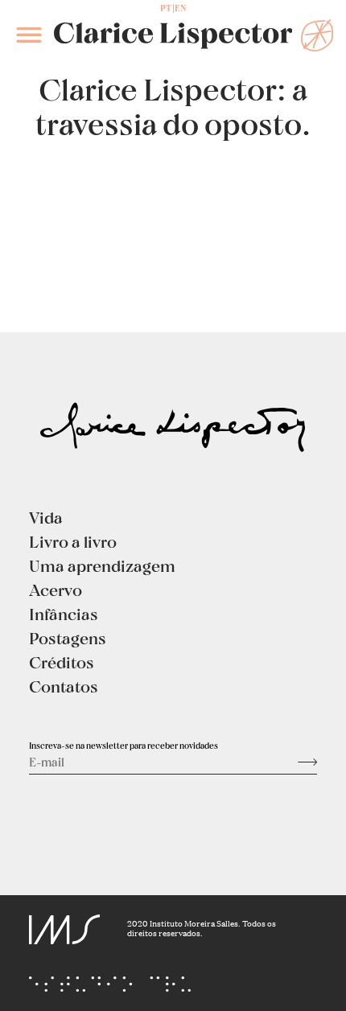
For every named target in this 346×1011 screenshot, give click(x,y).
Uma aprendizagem (102, 565)
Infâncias (63, 613)
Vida (46, 517)
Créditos (61, 662)
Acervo (55, 589)
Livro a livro (73, 541)
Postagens (67, 637)
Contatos (63, 686)
